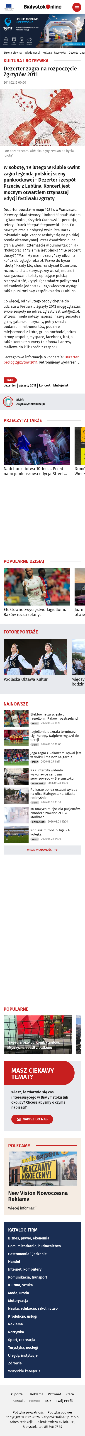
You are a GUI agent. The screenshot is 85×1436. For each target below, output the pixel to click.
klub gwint (60, 385)
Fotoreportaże (21, 631)
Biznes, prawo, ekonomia (28, 1238)
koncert (44, 385)
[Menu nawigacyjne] (76, 7)
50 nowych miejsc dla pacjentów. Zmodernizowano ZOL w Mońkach (55, 813)
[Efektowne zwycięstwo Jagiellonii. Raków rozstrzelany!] (37, 587)
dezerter (10, 385)
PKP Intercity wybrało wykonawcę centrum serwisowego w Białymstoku (52, 774)
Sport (35, 723)
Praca (70, 1394)
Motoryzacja (18, 1301)
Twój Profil (64, 1401)
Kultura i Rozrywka (54, 52)
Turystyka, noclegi (23, 1347)
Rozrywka (16, 1332)
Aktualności (38, 783)
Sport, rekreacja (21, 1340)
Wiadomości (32, 52)
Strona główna (13, 52)
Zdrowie (15, 1363)
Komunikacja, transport (27, 1277)
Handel (14, 1261)
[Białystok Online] (42, 7)
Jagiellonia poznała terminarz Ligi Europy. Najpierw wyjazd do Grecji (54, 736)
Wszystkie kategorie (24, 1371)
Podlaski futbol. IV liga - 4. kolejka (50, 832)
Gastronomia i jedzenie (27, 1254)
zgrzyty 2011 (27, 385)
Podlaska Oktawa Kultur (26, 679)
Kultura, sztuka (20, 1285)
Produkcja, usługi (22, 1316)
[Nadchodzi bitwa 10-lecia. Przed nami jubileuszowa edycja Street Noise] (37, 446)
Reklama (15, 1324)
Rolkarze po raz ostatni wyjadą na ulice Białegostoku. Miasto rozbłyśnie (53, 794)
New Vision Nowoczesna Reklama (38, 1196)
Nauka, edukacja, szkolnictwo (33, 1308)
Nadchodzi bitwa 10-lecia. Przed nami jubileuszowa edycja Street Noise (34, 471)
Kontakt (19, 1401)
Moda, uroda (18, 1293)
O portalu (18, 1394)
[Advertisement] (43, 517)
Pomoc (34, 1401)
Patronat (54, 1394)
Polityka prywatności (28, 1412)
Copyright (13, 1417)
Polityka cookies (60, 1412)
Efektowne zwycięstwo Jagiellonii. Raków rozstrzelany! (35, 612)
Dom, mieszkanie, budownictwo (34, 1246)
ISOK (47, 1401)
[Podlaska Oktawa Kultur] (35, 657)
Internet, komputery (24, 1269)
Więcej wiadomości (40, 849)
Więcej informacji (22, 1208)
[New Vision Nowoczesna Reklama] (42, 1169)
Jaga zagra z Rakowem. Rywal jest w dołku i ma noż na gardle (55, 755)
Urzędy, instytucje (23, 1355)
